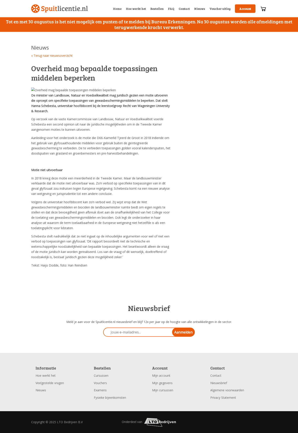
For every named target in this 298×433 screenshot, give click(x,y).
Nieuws (199, 9)
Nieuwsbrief (218, 383)
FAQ (171, 9)
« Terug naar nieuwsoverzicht (52, 55)
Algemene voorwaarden (227, 390)
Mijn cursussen (162, 390)
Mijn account (161, 375)
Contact (184, 9)
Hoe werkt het (136, 9)
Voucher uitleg (220, 9)
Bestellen (157, 9)
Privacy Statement (223, 397)
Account (245, 9)
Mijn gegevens (162, 383)
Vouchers (100, 383)
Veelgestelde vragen (50, 383)
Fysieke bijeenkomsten (110, 397)
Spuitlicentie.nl (59, 8)
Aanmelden (183, 332)
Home (117, 9)
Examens (100, 390)
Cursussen (101, 375)
